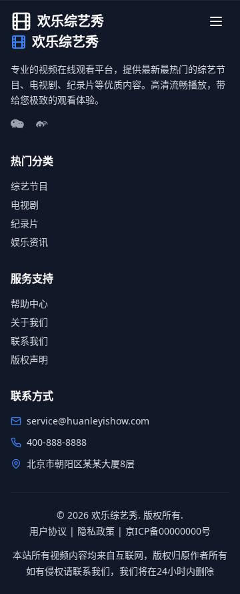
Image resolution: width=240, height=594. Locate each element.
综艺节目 (29, 186)
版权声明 (29, 359)
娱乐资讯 (29, 242)
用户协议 (48, 531)
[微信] (17, 124)
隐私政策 (96, 531)
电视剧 (25, 204)
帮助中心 (29, 303)
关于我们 (29, 322)
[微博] (41, 124)
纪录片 (25, 223)
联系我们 (29, 340)
